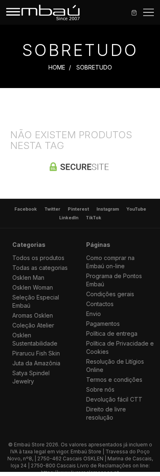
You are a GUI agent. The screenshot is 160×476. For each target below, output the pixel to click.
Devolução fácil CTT (114, 399)
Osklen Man (28, 277)
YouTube (136, 209)
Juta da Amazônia (36, 363)
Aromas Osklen (32, 315)
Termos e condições (114, 379)
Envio (93, 313)
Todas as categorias (40, 267)
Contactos (100, 303)
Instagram (107, 209)
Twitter (52, 209)
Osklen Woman (32, 287)
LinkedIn (68, 218)
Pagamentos (103, 323)
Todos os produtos (38, 257)
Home (56, 67)
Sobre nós (100, 389)
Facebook (25, 209)
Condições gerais (110, 293)
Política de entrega (111, 333)
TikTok (93, 218)
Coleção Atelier (33, 325)
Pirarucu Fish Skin (36, 353)
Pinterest (78, 209)
